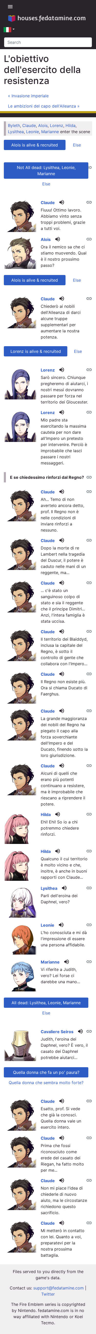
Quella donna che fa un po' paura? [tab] (46, 1072)
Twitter (48, 1294)
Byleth (14, 125)
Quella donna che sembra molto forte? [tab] (46, 1082)
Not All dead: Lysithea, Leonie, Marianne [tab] (46, 170)
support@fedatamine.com (58, 1287)
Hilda (71, 125)
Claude (29, 125)
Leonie (32, 131)
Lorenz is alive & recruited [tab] (35, 351)
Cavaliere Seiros (57, 1031)
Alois (43, 125)
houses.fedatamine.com (51, 18)
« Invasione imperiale (28, 95)
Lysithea (16, 131)
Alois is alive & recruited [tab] (34, 144)
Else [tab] (77, 144)
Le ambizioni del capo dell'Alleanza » (44, 106)
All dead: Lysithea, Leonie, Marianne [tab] (46, 1002)
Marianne (50, 131)
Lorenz (56, 125)
